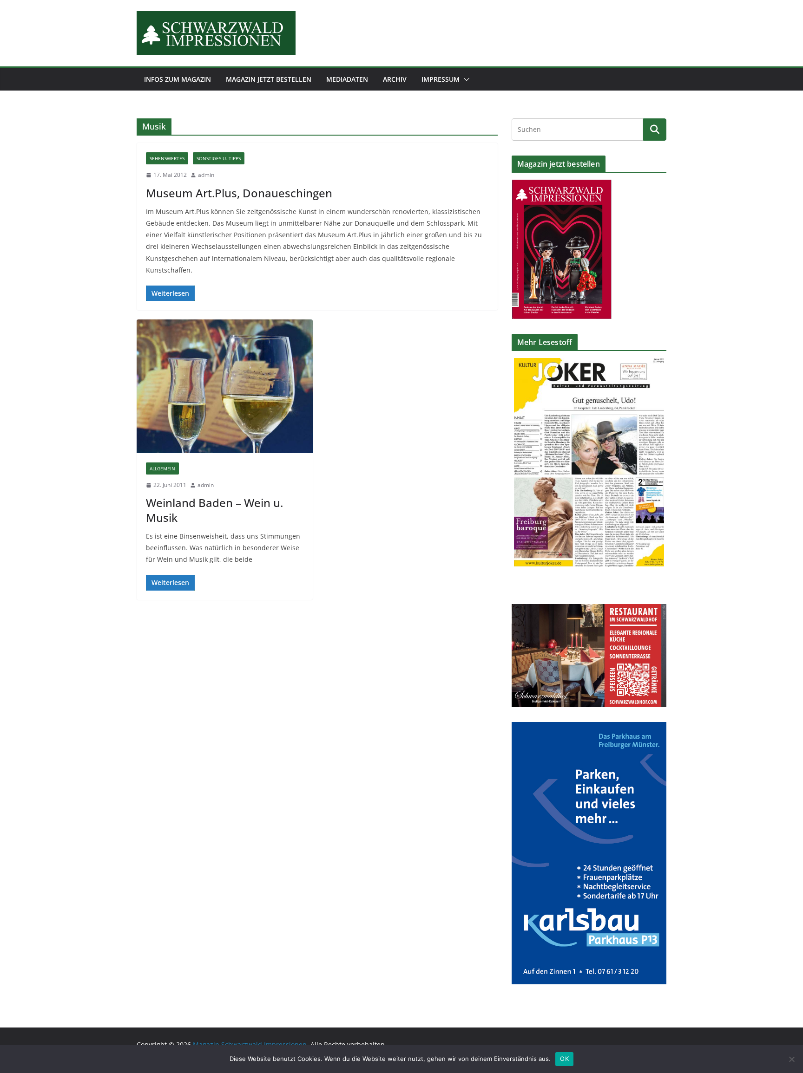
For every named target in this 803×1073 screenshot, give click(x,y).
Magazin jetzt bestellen (268, 79)
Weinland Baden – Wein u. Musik (214, 510)
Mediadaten (347, 79)
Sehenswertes (167, 158)
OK (564, 1058)
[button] (465, 79)
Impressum (440, 79)
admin (206, 175)
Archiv (395, 79)
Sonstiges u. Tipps (219, 158)
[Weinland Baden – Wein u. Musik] (225, 386)
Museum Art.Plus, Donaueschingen (239, 193)
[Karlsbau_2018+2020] (589, 727)
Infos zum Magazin (177, 79)
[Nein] (791, 1059)
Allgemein (162, 468)
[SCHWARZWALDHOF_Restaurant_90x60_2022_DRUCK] (589, 609)
